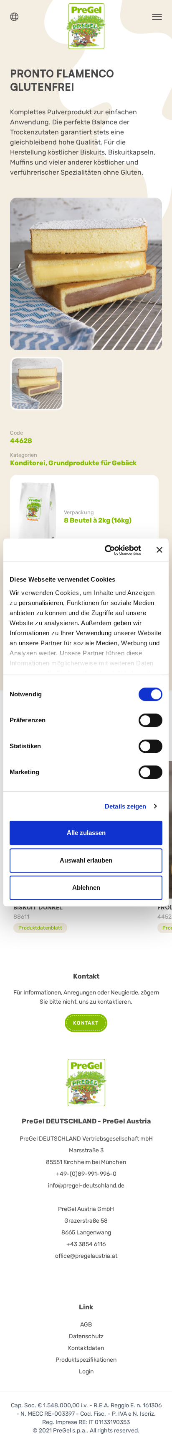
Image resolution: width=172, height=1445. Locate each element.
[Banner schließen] (159, 550)
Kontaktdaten (86, 1348)
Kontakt (86, 1023)
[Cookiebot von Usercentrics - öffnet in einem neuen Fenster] (106, 550)
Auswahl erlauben (86, 860)
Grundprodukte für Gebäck (92, 463)
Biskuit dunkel (38, 907)
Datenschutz (86, 1336)
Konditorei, (29, 463)
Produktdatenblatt (40, 928)
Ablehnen (86, 887)
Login (86, 1371)
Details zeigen (125, 806)
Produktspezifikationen (86, 1359)
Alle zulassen (86, 832)
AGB (86, 1324)
